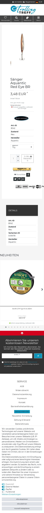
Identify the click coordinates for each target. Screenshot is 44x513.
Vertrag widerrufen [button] (22, 412)
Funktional (10, 492)
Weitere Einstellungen (11, 494)
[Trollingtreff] (22, 10)
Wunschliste (20, 174)
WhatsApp (23, 179)
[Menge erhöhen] (18, 156)
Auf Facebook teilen (28, 175)
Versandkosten (15, 105)
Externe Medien (12, 487)
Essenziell (10, 484)
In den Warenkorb (27, 158)
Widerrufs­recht (22, 390)
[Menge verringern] (18, 161)
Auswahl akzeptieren (22, 508)
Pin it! (19, 179)
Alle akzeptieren (22, 499)
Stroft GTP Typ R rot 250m (22, 309)
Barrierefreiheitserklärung (22, 406)
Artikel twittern (15, 179)
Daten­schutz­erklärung (22, 394)
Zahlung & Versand (22, 420)
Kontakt (22, 402)
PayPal (9, 489)
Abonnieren (38, 355)
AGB (22, 386)
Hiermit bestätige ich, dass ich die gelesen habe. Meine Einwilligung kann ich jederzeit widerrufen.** (21, 364)
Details (13, 210)
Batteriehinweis (22, 424)
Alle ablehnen (22, 504)
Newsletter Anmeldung (22, 416)
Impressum (22, 398)
